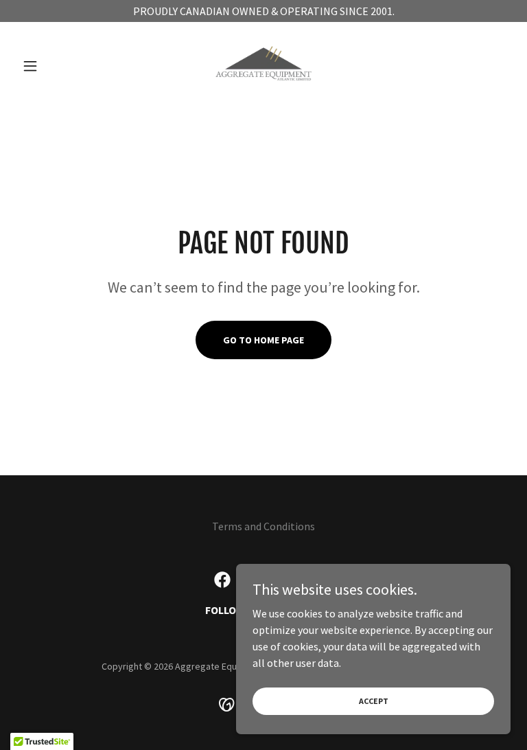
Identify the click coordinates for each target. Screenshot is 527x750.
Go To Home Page (263, 340)
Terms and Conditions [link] (263, 526)
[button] (53, 66)
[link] (263, 65)
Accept (373, 701)
